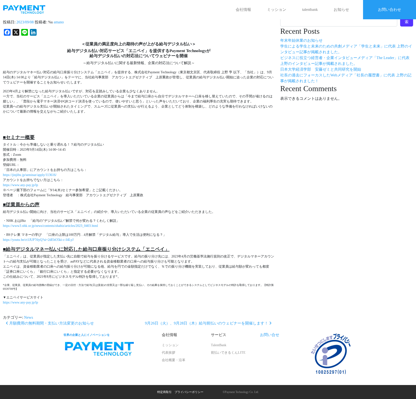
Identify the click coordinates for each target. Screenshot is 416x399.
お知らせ (341, 9)
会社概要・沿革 (173, 360)
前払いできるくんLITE (228, 352)
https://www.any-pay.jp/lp (20, 185)
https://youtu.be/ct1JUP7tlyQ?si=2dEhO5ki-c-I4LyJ (38, 240)
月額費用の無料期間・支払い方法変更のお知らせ (51, 323)
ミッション (276, 9)
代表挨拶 (168, 352)
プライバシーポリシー (189, 392)
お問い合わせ (389, 9)
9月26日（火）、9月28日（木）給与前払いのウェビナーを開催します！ (207, 323)
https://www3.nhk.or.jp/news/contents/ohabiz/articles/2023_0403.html (50, 226)
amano (59, 22)
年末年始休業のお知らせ (301, 40)
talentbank (310, 9)
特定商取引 (164, 392)
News (28, 317)
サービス (218, 335)
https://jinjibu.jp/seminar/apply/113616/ (30, 175)
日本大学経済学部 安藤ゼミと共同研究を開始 (320, 69)
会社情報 (243, 9)
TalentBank (218, 345)
